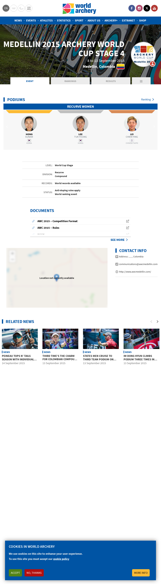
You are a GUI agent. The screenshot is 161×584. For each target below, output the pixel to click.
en (6, 8)
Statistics (64, 20)
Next (153, 126)
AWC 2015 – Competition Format (57, 221)
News (18, 20)
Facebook (131, 8)
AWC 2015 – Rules (48, 228)
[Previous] (151, 321)
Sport (79, 20)
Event (29, 81)
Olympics (13, 8)
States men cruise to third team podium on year (98, 359)
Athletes (46, 20)
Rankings (70, 81)
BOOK (41, 234)
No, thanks (34, 573)
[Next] (157, 321)
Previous (7, 126)
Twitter (146, 8)
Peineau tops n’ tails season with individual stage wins (18, 359)
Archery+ (111, 20)
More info (141, 573)
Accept (15, 573)
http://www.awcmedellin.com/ (135, 271)
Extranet (128, 20)
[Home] (79, 8)
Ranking (146, 99)
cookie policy (61, 559)
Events (31, 20)
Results (111, 81)
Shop (142, 20)
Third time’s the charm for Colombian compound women (60, 359)
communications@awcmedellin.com (138, 264)
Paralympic (21, 8)
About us (94, 20)
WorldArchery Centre (28, 8)
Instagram (139, 8)
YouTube (154, 8)
